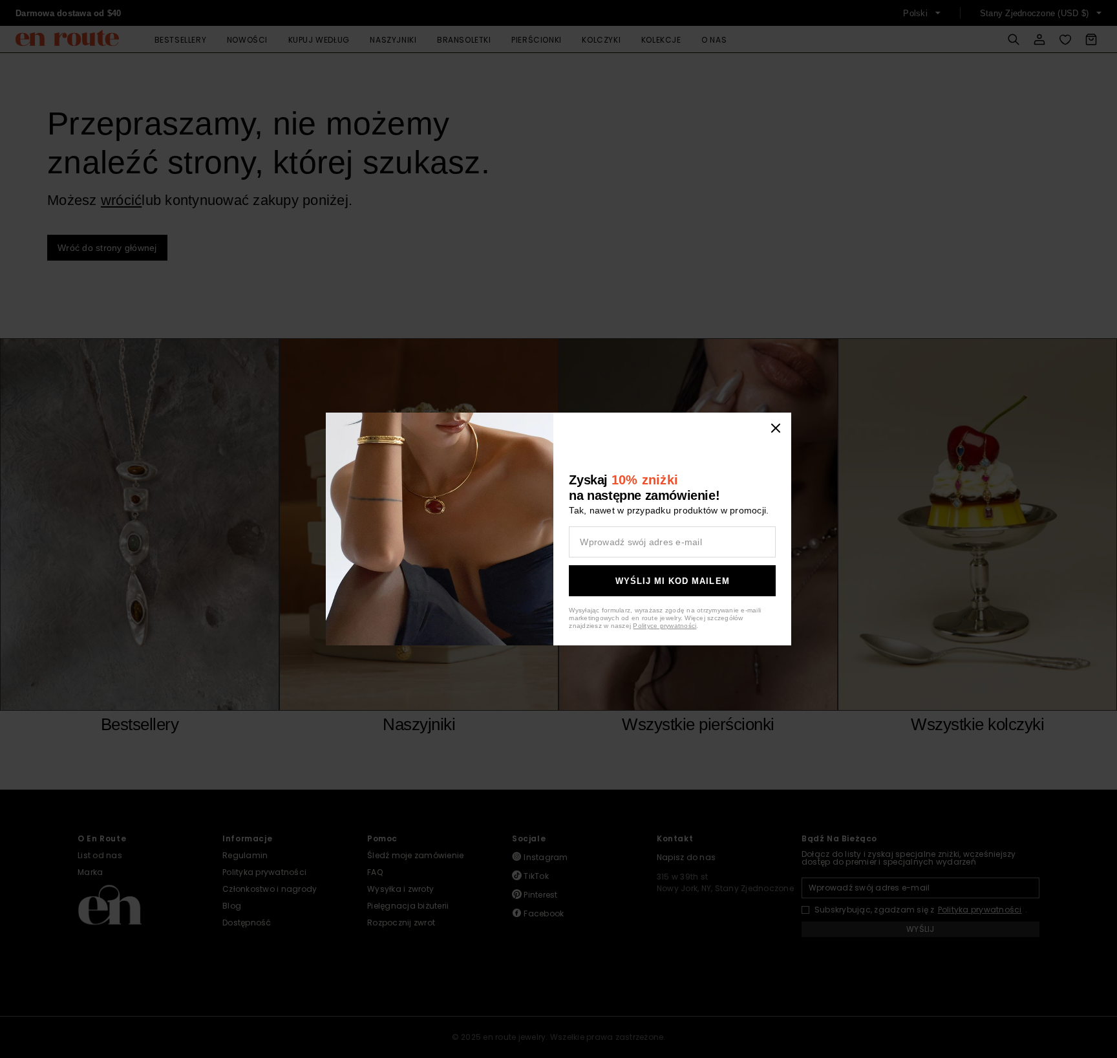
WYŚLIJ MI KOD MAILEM (672, 581)
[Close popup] (775, 428)
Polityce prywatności (664, 625)
